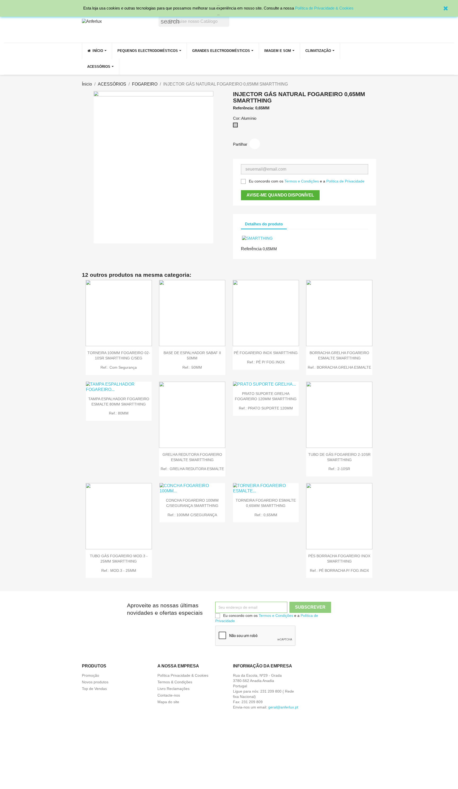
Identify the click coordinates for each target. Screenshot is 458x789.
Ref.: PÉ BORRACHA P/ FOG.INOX (339, 570)
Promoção (90, 675)
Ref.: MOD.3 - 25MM (118, 570)
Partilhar (254, 144)
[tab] (292, 221)
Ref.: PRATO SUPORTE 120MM (266, 408)
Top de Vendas (94, 689)
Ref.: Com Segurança (118, 367)
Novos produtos (95, 682)
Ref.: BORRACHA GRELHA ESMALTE (339, 367)
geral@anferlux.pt (283, 707)
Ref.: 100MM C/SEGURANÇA (192, 515)
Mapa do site (168, 702)
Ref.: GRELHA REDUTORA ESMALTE (192, 469)
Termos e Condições (301, 181)
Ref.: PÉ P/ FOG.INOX (266, 362)
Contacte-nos (168, 695)
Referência (251, 249)
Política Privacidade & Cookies (182, 675)
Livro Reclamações (173, 689)
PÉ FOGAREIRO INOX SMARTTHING (266, 353)
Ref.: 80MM (119, 413)
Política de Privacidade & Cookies (324, 8)
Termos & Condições (174, 682)
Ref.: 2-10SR (339, 469)
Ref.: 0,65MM (265, 515)
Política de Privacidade (345, 181)
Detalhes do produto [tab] (264, 224)
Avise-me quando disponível (280, 195)
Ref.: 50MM (192, 367)
